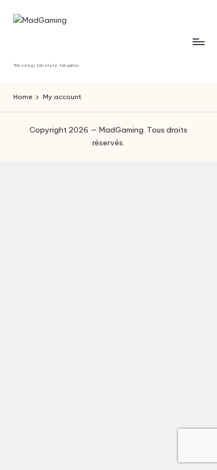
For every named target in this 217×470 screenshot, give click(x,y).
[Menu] (198, 41)
